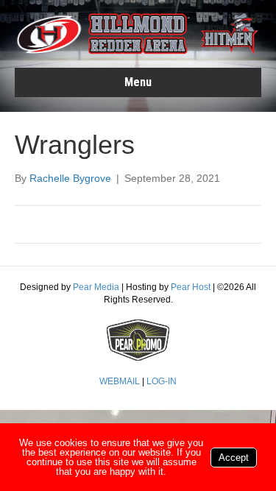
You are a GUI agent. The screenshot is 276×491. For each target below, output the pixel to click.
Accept (234, 457)
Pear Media (96, 287)
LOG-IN (161, 381)
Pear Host (190, 287)
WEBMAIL (119, 381)
